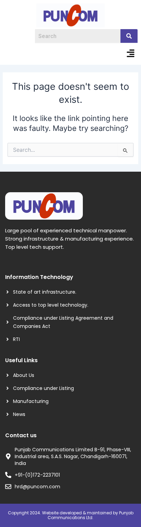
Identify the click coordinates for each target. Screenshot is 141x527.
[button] (131, 53)
